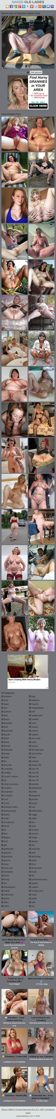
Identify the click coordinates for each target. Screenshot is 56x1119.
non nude (36, 738)
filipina (6, 837)
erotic (6, 818)
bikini (6, 738)
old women (36, 753)
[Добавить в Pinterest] (31, 6)
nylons (34, 746)
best (5, 727)
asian (6, 704)
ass (5, 708)
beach (6, 719)
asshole (7, 712)
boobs (6, 753)
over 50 (35, 773)
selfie (34, 818)
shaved (34, 830)
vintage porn (37, 891)
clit (5, 780)
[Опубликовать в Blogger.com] (7, 6)
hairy (6, 864)
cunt (5, 799)
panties (34, 784)
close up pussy (10, 784)
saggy (34, 814)
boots (6, 757)
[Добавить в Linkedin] (23, 6)
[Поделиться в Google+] (19, 6)
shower (34, 834)
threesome (36, 868)
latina (6, 906)
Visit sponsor (36, 72)
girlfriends (8, 849)
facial (6, 826)
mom (33, 723)
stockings (36, 856)
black (6, 742)
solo (33, 853)
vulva (34, 895)
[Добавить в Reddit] (36, 6)
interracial (8, 895)
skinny (34, 841)
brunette (7, 765)
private (34, 799)
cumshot (7, 795)
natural (34, 731)
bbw (5, 715)
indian (6, 891)
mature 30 (36, 765)
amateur (7, 696)
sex (33, 822)
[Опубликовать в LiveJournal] (27, 6)
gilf (5, 845)
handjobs (8, 872)
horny (6, 879)
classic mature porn (13, 776)
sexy (33, 826)
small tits (35, 849)
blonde (6, 746)
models (34, 719)
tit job (34, 872)
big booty (8, 731)
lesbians (35, 700)
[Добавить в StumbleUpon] (40, 6)
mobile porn (37, 715)
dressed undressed (12, 807)
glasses (7, 853)
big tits (6, 734)
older (33, 757)
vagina (34, 887)
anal (5, 700)
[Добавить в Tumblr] (44, 6)
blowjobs (8, 750)
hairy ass (8, 868)
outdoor (35, 761)
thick (33, 864)
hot (5, 883)
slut (33, 845)
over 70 (35, 780)
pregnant (35, 795)
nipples (34, 734)
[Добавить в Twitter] (48, 6)
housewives (9, 887)
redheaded (36, 811)
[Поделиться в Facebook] (11, 6)
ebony (6, 814)
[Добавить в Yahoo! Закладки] (52, 6)
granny (6, 860)
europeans (8, 822)
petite (34, 792)
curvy (6, 803)
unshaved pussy (39, 879)
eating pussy (9, 811)
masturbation (37, 708)
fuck (5, 841)
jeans (6, 898)
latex (5, 902)
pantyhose (36, 788)
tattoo (34, 860)
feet (5, 834)
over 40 (35, 769)
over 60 (35, 776)
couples (7, 788)
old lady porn (37, 750)
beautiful (7, 723)
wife (33, 902)
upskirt (34, 883)
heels (6, 875)
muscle (34, 727)
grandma (7, 856)
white (34, 898)
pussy (34, 803)
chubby (7, 773)
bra (5, 761)
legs (33, 696)
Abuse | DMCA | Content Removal (16, 1109)
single (34, 837)
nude (33, 742)
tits (32, 875)
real (33, 807)
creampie (8, 792)
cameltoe (8, 769)
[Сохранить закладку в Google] (15, 6)
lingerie (35, 704)
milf (33, 712)
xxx (33, 906)
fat (4, 830)
